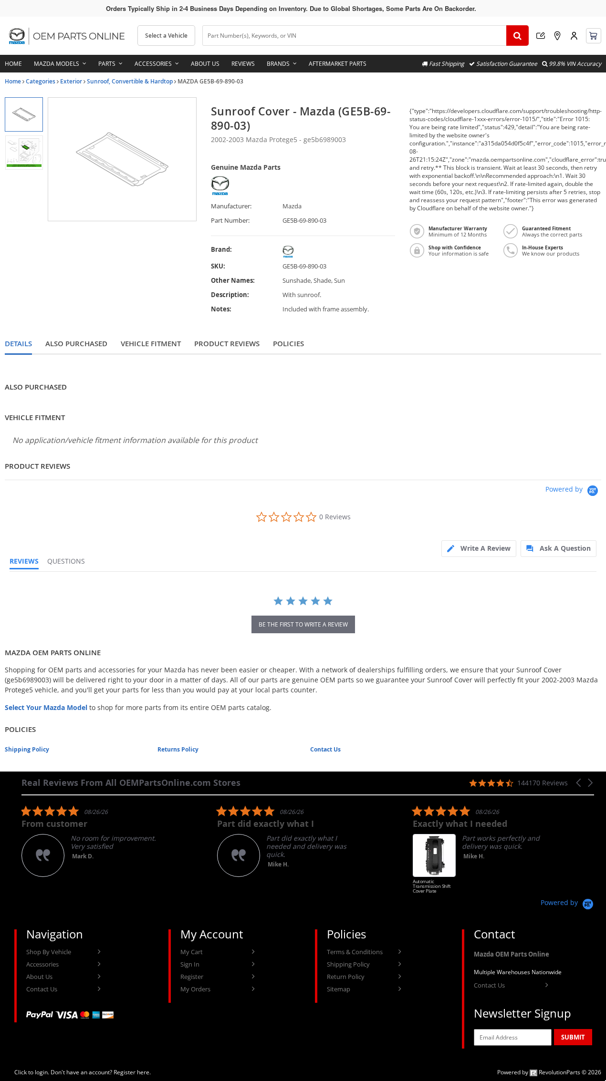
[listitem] (93, 841)
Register (191, 976)
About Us (205, 64)
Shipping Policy (27, 749)
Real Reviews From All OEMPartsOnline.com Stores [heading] (130, 783)
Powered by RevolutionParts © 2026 (549, 1072)
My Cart (191, 951)
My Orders (195, 989)
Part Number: (230, 220)
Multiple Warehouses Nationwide (518, 972)
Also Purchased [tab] (76, 344)
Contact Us (325, 749)
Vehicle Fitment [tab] (151, 344)
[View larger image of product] (23, 114)
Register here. (132, 1072)
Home (13, 64)
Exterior (71, 81)
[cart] (593, 35)
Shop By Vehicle (48, 951)
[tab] (478, 548)
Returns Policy (178, 749)
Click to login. (31, 1072)
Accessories (153, 64)
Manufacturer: (231, 206)
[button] (579, 783)
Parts (106, 64)
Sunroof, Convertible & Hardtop (130, 81)
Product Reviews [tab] (227, 344)
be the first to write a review (303, 624)
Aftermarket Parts (337, 64)
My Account (574, 36)
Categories (40, 81)
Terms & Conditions (355, 951)
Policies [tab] (288, 344)
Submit (573, 1037)
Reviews (243, 64)
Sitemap (338, 989)
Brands (278, 64)
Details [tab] (18, 344)
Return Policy (346, 976)
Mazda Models (56, 64)
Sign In (189, 964)
